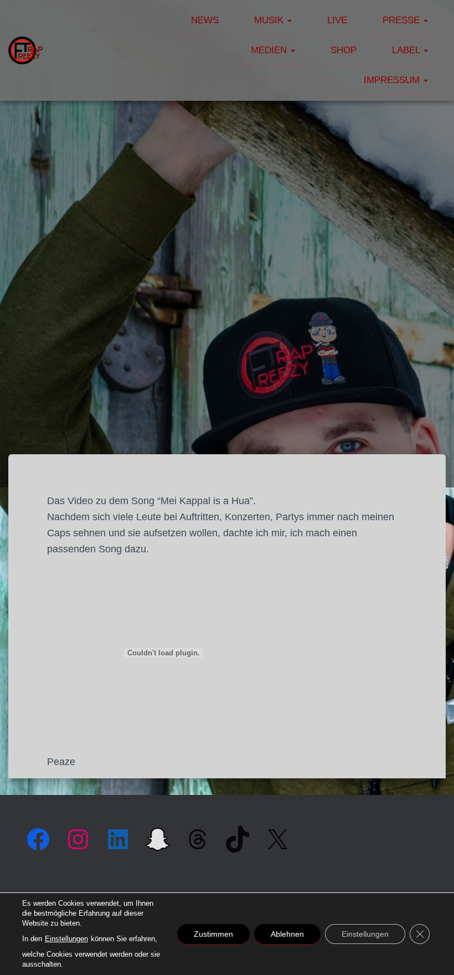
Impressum (393, 80)
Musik (270, 20)
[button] (289, 20)
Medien (270, 50)
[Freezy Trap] (25, 50)
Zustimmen (213, 934)
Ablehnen (287, 934)
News (205, 20)
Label (407, 50)
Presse (402, 20)
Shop (344, 50)
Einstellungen (66, 939)
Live (337, 20)
